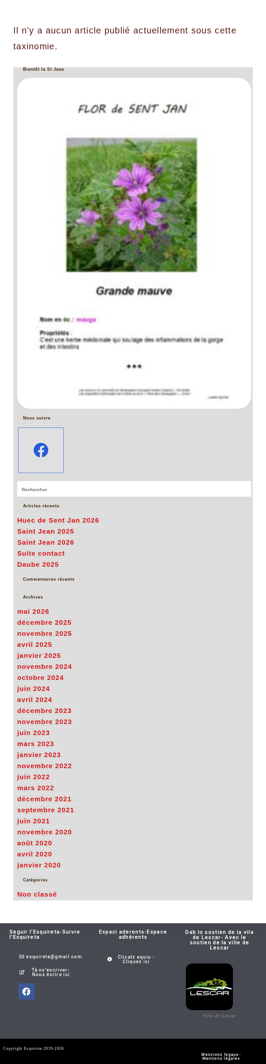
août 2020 (34, 843)
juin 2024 (33, 688)
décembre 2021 (44, 799)
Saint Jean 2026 (45, 542)
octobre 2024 (40, 677)
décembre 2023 (44, 710)
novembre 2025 (44, 633)
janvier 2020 (39, 865)
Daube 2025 (38, 564)
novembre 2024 (44, 666)
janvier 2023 (39, 754)
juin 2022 (33, 776)
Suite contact (41, 553)
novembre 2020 (44, 832)
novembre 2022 (44, 765)
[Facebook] (41, 450)
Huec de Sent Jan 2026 (58, 520)
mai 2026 (33, 611)
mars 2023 (35, 743)
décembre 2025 (44, 622)
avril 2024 (34, 699)
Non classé (37, 894)
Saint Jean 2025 (45, 531)
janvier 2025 (39, 655)
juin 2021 (33, 821)
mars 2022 (35, 788)
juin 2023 (33, 732)
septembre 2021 (45, 810)
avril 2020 (34, 854)
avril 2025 (34, 644)
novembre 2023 (44, 721)
